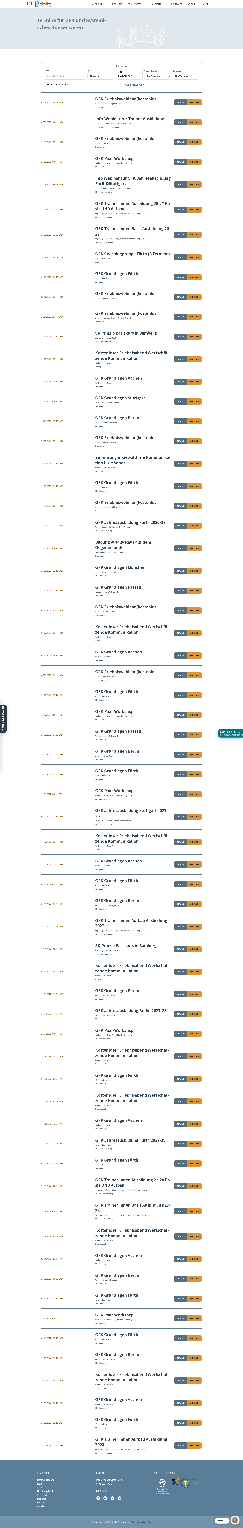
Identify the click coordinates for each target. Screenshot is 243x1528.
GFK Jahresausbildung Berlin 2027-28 (130, 1010)
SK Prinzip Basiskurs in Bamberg (126, 333)
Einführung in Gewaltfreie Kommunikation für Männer (133, 460)
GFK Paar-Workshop (114, 158)
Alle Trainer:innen (125, 74)
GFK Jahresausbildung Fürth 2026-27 (130, 522)
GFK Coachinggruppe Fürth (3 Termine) (132, 254)
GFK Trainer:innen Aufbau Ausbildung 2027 (131, 923)
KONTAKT (176, 4)
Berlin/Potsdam (45, 1479)
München (42, 1498)
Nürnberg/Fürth (45, 1491)
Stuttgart (42, 1495)
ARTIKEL (192, 4)
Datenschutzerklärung (102, 1522)
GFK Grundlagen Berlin (117, 418)
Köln (39, 1483)
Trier (39, 1487)
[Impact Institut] (39, 4)
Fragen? (220, 1520)
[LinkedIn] (112, 1498)
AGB (117, 1522)
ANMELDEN (194, 102)
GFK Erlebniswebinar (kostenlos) (126, 99)
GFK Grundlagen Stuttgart (120, 398)
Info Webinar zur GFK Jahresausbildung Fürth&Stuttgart (133, 180)
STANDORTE (134, 4)
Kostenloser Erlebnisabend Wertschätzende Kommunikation (132, 355)
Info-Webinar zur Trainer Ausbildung (129, 118)
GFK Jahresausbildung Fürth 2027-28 (130, 1140)
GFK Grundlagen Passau (118, 587)
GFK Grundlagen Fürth (116, 273)
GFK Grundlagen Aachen (118, 378)
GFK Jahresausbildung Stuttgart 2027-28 (131, 813)
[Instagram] (105, 1498)
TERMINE (117, 4)
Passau (41, 1502)
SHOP (205, 4)
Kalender (62, 84)
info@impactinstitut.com (109, 1479)
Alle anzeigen (135, 84)
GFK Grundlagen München (120, 567)
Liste (49, 84)
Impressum (126, 1522)
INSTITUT (156, 4)
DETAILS (180, 102)
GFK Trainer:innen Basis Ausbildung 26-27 (132, 231)
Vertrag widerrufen (141, 1522)
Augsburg (42, 1506)
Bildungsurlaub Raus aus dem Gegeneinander (123, 544)
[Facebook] (98, 1498)
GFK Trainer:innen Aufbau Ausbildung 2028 (131, 1441)
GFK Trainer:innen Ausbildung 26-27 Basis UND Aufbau (133, 206)
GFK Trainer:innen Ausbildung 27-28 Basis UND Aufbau (133, 1182)
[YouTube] (119, 1498)
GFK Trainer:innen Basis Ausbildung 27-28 (132, 1207)
